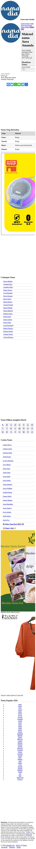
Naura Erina (7, 317)
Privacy (18, 845)
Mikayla (20, 739)
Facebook (4, 847)
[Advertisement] (18, 106)
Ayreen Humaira (8, 461)
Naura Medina (7, 281)
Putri (20, 757)
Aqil (20, 761)
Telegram (12, 847)
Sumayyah (20, 777)
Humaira (20, 734)
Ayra (20, 765)
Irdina (20, 763)
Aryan (20, 715)
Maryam (20, 748)
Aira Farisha (7, 480)
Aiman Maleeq (7, 500)
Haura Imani (7, 299)
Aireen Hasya (7, 445)
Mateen (20, 743)
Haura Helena (7, 302)
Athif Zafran (7, 516)
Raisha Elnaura (8, 328)
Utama (23, 23)
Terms (25, 845)
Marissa (20, 770)
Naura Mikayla (8, 311)
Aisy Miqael (7, 465)
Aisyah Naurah (8, 305)
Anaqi (20, 772)
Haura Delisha (7, 308)
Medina (20, 735)
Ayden (20, 741)
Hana (20, 712)
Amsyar (20, 779)
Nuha (20, 726)
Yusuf (20, 710)
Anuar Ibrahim (7, 484)
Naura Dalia (7, 322)
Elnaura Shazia (8, 331)
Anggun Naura (8, 334)
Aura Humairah (8, 325)
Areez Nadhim (7, 488)
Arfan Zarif (6, 469)
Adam (20, 721)
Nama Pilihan (25, 27)
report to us (29, 833)
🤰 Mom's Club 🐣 (9, 528)
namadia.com (10, 845)
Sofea (20, 706)
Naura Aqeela (7, 320)
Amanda (20, 719)
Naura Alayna (7, 290)
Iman (20, 704)
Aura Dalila (6, 476)
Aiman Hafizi (7, 496)
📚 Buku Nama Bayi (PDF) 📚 (13, 524)
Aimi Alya (6, 520)
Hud (20, 776)
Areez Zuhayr (7, 508)
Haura (20, 737)
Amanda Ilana (7, 284)
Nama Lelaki (29, 23)
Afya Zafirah (7, 512)
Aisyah (20, 717)
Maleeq (20, 759)
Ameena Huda (7, 453)
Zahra (20, 730)
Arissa (20, 752)
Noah (20, 728)
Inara (20, 724)
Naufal (20, 767)
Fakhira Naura (7, 314)
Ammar (20, 745)
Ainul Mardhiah (8, 504)
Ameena (20, 754)
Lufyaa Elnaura (8, 337)
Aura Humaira (7, 293)
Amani (20, 756)
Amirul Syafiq (7, 449)
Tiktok (18, 847)
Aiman (20, 746)
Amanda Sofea (8, 287)
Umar (20, 723)
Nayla (20, 714)
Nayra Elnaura (7, 296)
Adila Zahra (6, 472)
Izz (20, 774)
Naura (20, 732)
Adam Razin (7, 457)
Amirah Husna (7, 492)
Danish (20, 768)
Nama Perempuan (26, 25)
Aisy (20, 708)
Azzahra (20, 750)
